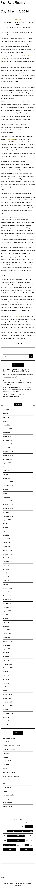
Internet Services (8, 780)
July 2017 (6, 721)
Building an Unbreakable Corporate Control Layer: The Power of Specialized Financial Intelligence (18, 382)
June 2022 (6, 527)
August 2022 (7, 520)
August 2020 (7, 611)
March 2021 (6, 584)
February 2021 (7, 588)
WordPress (18, 885)
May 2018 (6, 683)
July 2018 (6, 679)
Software (5, 791)
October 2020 (7, 603)
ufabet (3, 877)
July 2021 (6, 569)
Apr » (26, 849)
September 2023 (8, 485)
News (4, 783)
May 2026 (6, 417)
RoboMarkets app (14, 316)
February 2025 (7, 444)
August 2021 (7, 565)
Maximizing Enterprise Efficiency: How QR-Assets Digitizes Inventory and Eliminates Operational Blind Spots (18, 389)
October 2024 (7, 459)
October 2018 (7, 671)
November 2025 (8, 436)
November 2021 (8, 554)
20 (13, 840)
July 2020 (6, 614)
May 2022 (6, 531)
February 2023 (7, 501)
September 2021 (8, 561)
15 (22, 835)
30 (27, 845)
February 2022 (7, 542)
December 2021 (8, 550)
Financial (18, 19)
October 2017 (7, 709)
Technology (6, 799)
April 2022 (6, 535)
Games (5, 768)
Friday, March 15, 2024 (24, 27)
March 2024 (7, 474)
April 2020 (6, 626)
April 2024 (6, 470)
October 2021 (7, 558)
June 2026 (6, 413)
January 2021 (7, 592)
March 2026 (6, 425)
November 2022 (8, 508)
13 (13, 835)
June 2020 (6, 618)
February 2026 (7, 429)
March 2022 (6, 539)
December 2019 (8, 641)
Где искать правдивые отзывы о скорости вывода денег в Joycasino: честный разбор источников (18, 376)
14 (18, 835)
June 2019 (6, 656)
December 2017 (7, 702)
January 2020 (7, 637)
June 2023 (6, 489)
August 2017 (7, 717)
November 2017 (8, 706)
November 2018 (8, 668)
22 (22, 840)
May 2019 (6, 660)
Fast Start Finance (13, 2)
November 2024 (8, 455)
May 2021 (6, 577)
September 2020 (8, 607)
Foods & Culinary (8, 761)
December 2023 (8, 482)
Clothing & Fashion (9, 749)
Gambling (6, 764)
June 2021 (6, 573)
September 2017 (8, 713)
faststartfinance (11, 27)
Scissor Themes (15, 883)
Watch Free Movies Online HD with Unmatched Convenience (15, 395)
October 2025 (7, 440)
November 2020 (8, 599)
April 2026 (6, 421)
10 (31, 831)
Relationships (7, 787)
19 (9, 840)
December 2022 (8, 504)
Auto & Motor (7, 742)
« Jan (9, 849)
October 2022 (7, 512)
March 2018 (6, 690)
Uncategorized (7, 802)
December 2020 (8, 595)
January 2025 (7, 448)
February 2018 (7, 694)
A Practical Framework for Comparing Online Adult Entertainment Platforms (16, 370)
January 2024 (7, 478)
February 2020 (7, 633)
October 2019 (7, 645)
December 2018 (8, 664)
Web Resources (7, 806)
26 (9, 845)
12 (9, 835)
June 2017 (6, 725)
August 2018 (7, 675)
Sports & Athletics (8, 795)
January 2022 (7, 546)
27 (13, 845)
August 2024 (7, 463)
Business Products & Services (12, 745)
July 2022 (6, 523)
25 (5, 845)
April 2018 (6, 687)
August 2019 (7, 649)
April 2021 (6, 580)
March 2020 (7, 630)
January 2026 (7, 432)
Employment (6, 753)
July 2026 (6, 410)
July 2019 (6, 652)
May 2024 (6, 466)
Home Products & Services (11, 776)
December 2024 (8, 451)
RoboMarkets (11, 139)
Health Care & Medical (10, 772)
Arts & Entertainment (9, 738)
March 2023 (6, 497)
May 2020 (6, 622)
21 (18, 840)
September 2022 (8, 516)
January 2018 (7, 698)
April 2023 (6, 493)
